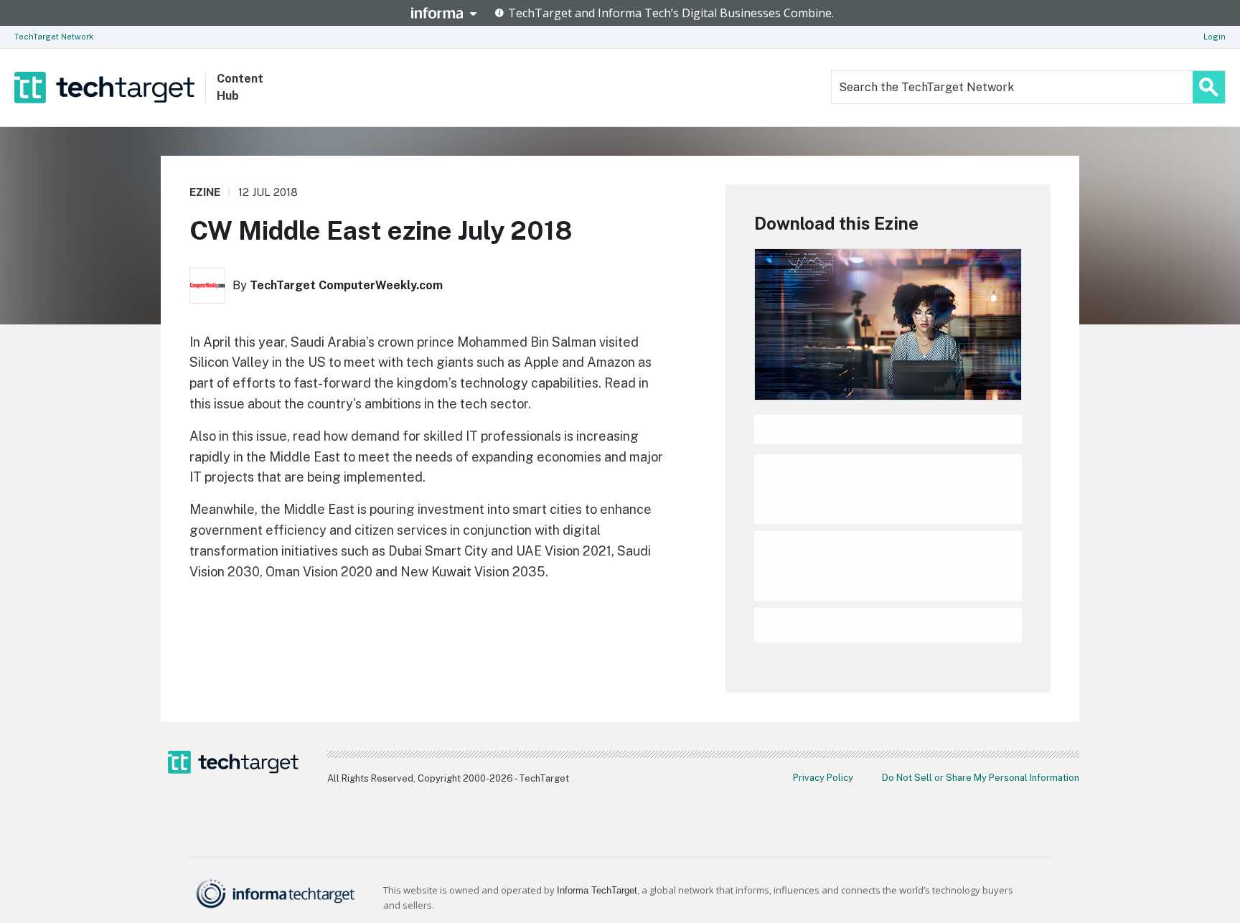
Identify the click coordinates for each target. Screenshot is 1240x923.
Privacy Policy (823, 777)
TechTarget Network (53, 36)
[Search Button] (1209, 87)
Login (1214, 36)
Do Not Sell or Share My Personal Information (980, 777)
